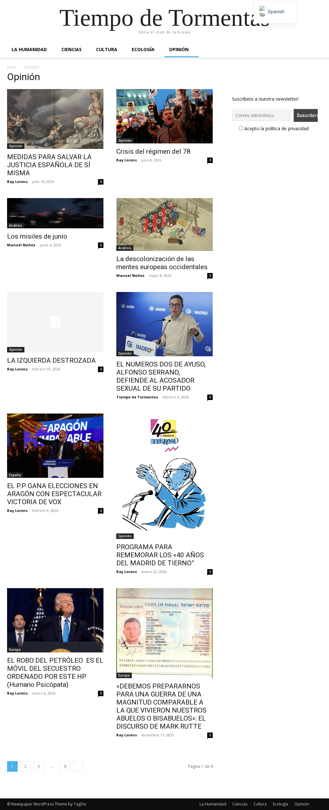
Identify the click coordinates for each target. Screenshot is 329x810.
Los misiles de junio (37, 236)
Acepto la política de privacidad (276, 128)
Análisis (15, 225)
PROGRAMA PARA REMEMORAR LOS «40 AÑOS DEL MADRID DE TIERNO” (160, 555)
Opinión (179, 49)
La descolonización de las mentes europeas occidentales (162, 263)
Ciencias (71, 49)
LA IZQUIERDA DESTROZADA (51, 360)
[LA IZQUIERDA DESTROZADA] (55, 322)
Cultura (106, 49)
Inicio (12, 67)
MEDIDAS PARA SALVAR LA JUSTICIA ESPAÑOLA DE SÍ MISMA (49, 165)
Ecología (143, 49)
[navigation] (275, 11)
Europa (15, 649)
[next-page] (78, 766)
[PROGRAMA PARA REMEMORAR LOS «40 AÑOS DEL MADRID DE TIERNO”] (164, 476)
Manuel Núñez (21, 244)
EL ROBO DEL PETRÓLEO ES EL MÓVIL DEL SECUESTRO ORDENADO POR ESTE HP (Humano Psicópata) (55, 672)
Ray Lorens (17, 181)
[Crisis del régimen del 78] (164, 116)
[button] (314, 50)
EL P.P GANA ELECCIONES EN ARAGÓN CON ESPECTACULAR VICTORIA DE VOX (54, 494)
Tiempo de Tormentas (137, 397)
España (15, 475)
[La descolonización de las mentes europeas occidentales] (164, 224)
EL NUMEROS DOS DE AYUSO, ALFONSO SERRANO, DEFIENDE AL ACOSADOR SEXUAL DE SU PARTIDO (161, 376)
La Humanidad (29, 49)
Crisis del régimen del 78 (153, 151)
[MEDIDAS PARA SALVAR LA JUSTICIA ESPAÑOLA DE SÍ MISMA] (55, 119)
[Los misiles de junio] (55, 213)
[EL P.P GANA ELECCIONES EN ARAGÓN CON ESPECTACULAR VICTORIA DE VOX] (55, 446)
